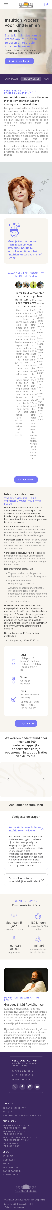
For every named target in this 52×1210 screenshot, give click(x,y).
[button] (6, 4)
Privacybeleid (10, 1204)
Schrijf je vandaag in (19, 61)
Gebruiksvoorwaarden (14, 1207)
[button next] (43, 779)
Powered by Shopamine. (34, 1199)
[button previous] (8, 779)
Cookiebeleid (25, 1204)
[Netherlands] (26, 5)
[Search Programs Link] (46, 4)
